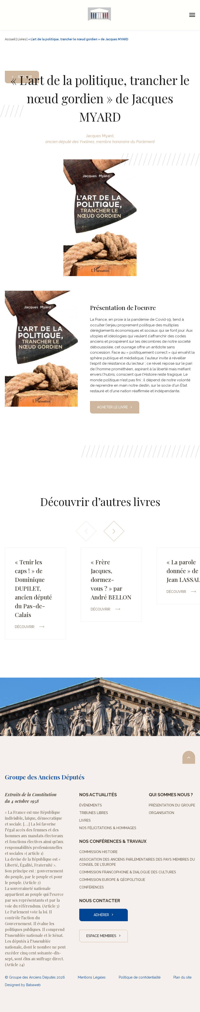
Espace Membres (101, 936)
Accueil (10, 39)
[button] (114, 531)
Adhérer (101, 915)
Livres (22, 39)
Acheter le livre (112, 407)
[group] (35, 593)
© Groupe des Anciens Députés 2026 (35, 977)
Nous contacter (99, 900)
